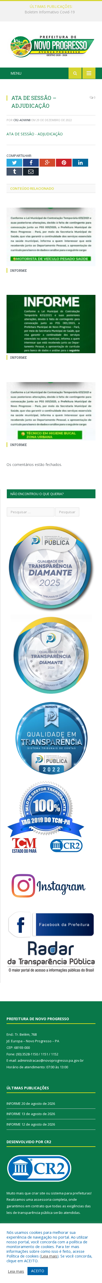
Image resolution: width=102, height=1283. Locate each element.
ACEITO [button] (37, 1270)
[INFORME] (51, 237)
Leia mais (49, 1256)
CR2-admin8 (22, 120)
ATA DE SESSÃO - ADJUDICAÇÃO (35, 133)
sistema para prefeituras (71, 1193)
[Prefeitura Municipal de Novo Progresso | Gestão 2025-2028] (51, 45)
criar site (38, 1193)
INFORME (49, 12)
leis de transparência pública (30, 1212)
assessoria (43, 1199)
